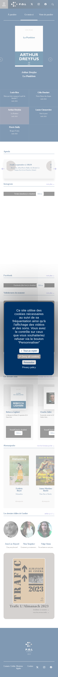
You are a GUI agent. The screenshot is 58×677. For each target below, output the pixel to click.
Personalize (29, 362)
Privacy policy (29, 367)
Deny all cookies (30, 356)
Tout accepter (30, 350)
